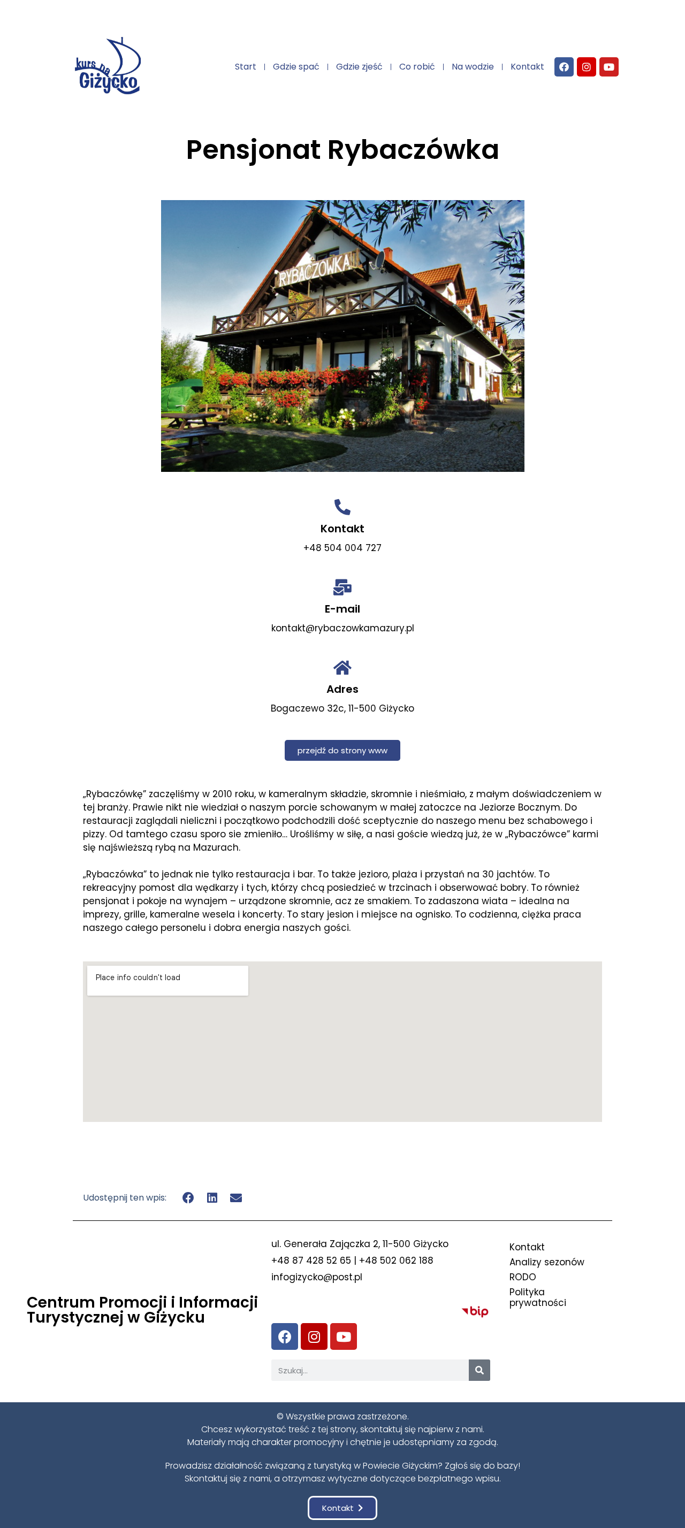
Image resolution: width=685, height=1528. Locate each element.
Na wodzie (473, 66)
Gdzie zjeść (359, 66)
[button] (342, 750)
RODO (522, 1277)
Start (245, 66)
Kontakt (527, 66)
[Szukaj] (479, 1370)
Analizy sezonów (546, 1262)
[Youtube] (609, 67)
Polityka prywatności (537, 1297)
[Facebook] (564, 67)
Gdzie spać (296, 66)
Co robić (417, 66)
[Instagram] (586, 67)
